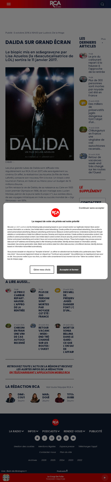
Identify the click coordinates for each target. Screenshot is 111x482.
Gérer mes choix (42, 269)
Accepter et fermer (69, 269)
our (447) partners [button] (20, 227)
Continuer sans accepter (91, 207)
